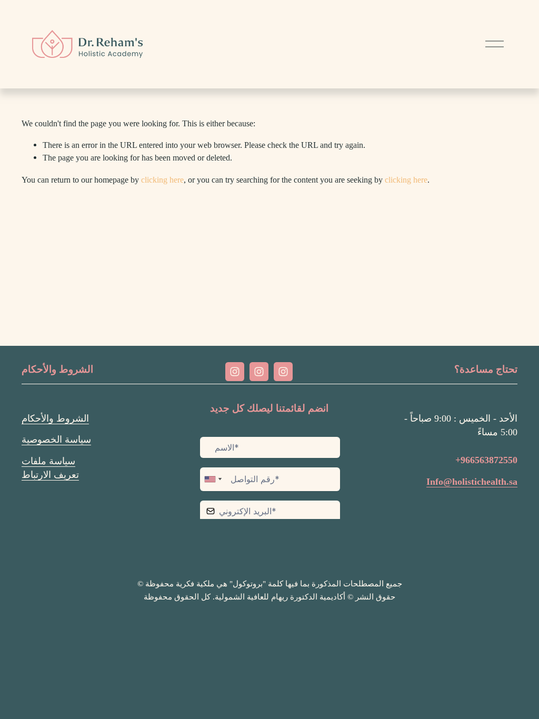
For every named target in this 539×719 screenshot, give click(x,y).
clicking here (162, 180)
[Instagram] (234, 371)
